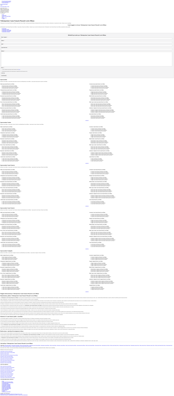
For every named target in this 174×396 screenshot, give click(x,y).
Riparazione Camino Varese (151, 345)
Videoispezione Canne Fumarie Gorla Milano (6, 373)
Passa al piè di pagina (5, 2)
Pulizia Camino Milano (53, 345)
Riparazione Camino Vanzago (4, 353)
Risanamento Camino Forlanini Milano (6, 362)
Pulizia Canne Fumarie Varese (114, 345)
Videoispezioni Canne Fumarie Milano (34, 345)
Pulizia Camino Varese (143, 345)
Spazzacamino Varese (98, 345)
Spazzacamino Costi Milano (15, 345)
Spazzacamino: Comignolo (6, 31)
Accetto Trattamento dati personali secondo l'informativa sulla (11, 69)
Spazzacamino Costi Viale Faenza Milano (6, 358)
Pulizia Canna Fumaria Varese (7, 346)
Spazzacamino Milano (7, 345)
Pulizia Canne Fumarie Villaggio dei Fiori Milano (7, 360)
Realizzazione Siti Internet (4, 394)
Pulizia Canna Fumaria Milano (90, 345)
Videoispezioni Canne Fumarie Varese (124, 345)
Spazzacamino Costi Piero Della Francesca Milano (7, 377)
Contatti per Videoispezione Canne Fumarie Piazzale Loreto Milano (21, 346)
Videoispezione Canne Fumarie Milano (7, 382)
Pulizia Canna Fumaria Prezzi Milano (71, 345)
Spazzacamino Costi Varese (106, 345)
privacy (19, 69)
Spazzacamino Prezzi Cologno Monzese (6, 372)
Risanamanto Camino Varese (135, 345)
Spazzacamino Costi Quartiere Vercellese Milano (7, 367)
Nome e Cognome (4, 37)
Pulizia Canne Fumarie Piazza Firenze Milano (6, 357)
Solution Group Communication (23, 394)
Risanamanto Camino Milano (45, 345)
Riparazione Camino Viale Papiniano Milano (6, 371)
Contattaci (3, 390)
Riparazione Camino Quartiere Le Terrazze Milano (7, 352)
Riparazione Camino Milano (61, 345)
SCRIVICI (87, 120)
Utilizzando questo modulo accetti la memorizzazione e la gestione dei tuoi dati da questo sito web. (14, 71)
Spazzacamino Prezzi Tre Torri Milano (5, 361)
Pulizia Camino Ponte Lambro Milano (5, 366)
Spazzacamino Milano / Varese (4, 6)
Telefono (2, 40)
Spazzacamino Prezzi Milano (81, 345)
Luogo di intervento (4, 47)
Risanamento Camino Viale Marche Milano (6, 356)
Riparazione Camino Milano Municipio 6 (6, 368)
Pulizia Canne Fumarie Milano (24, 345)
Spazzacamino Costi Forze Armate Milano (6, 351)
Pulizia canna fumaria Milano (6, 391)
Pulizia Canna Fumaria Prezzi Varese (160, 345)
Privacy (2, 67)
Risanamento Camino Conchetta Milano (6, 376)
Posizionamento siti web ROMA (13, 394)
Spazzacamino (4, 28)
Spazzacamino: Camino (5, 29)
